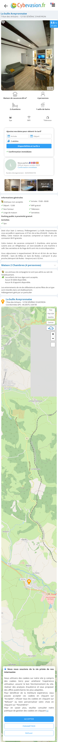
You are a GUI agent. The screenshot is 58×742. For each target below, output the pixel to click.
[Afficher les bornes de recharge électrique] (51, 328)
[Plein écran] (53, 345)
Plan (50, 310)
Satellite (51, 317)
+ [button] (53, 334)
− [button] (53, 338)
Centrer (51, 322)
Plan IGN (51, 313)
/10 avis (54, 24)
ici (47, 710)
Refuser (29, 733)
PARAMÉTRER (29, 726)
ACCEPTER (29, 719)
